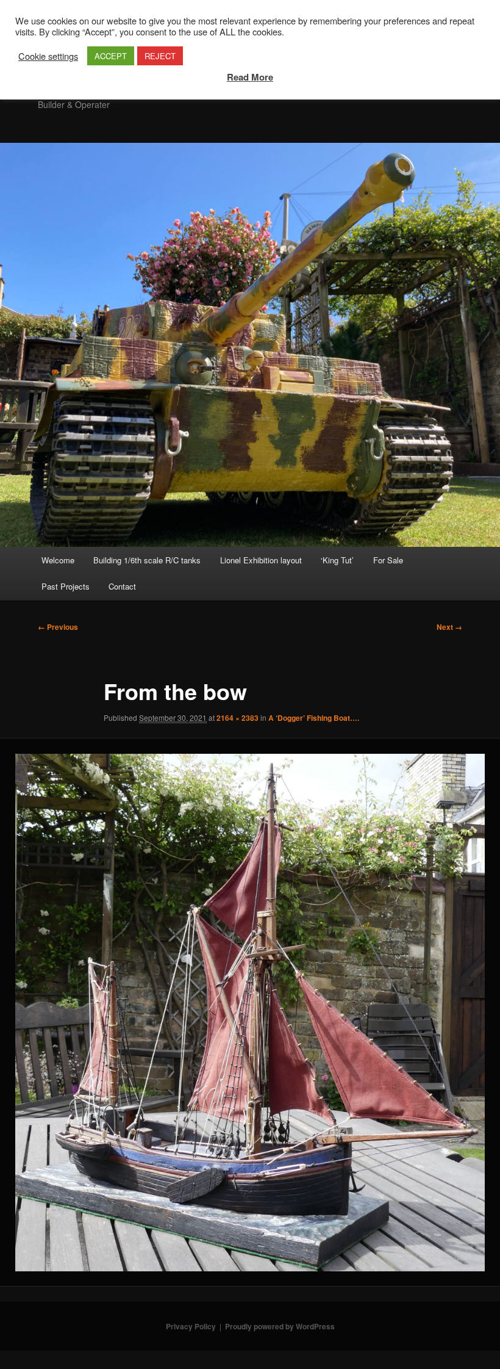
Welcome (57, 560)
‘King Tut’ (337, 560)
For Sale (388, 560)
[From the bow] (250, 1012)
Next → (449, 626)
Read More (250, 77)
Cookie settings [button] (48, 56)
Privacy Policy (191, 1326)
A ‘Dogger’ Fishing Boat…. (313, 717)
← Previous (58, 626)
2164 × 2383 (237, 717)
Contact (122, 586)
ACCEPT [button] (111, 56)
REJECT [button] (160, 56)
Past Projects (65, 586)
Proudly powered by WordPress (280, 1326)
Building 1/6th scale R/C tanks (147, 560)
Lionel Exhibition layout (261, 560)
